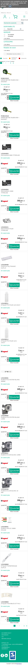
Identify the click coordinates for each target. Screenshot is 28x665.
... (8, 62)
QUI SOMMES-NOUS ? (6, 633)
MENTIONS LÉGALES (6, 638)
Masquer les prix (24, 19)
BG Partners (19, 663)
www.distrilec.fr (5, 648)
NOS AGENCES (5, 634)
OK (10, 6)
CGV (3, 636)
